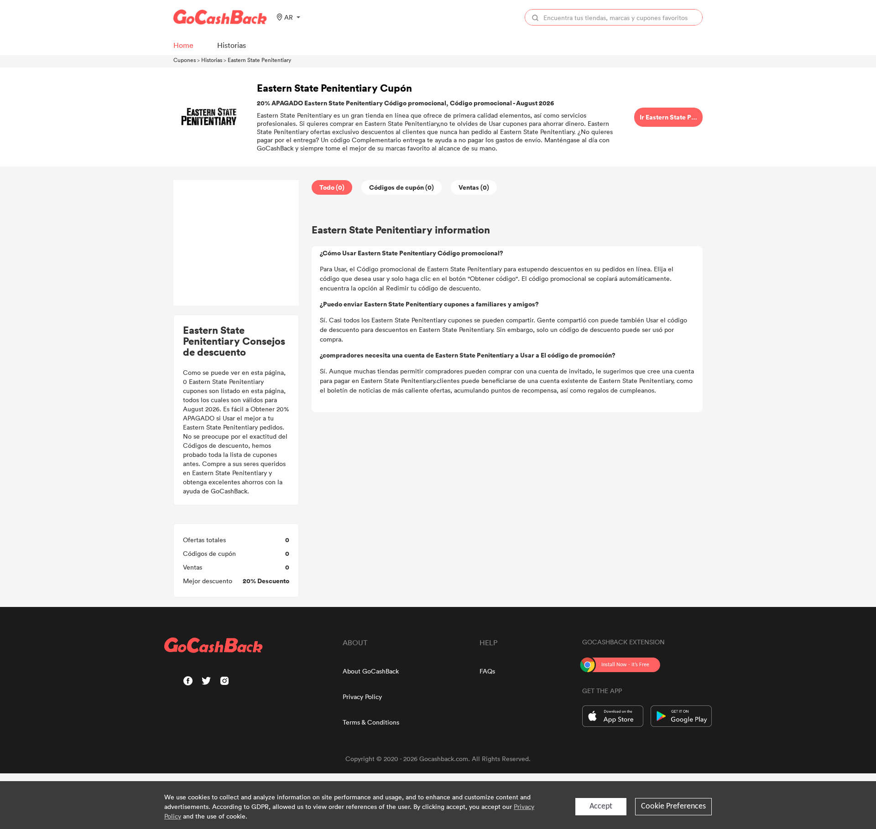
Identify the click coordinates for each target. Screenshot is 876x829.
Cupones (184, 60)
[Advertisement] (236, 243)
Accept (600, 806)
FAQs (487, 671)
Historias (211, 60)
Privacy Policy (362, 696)
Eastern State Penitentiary (259, 60)
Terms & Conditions (371, 722)
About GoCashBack (371, 671)
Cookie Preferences (673, 806)
